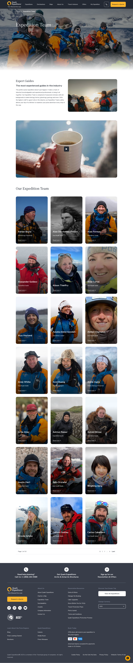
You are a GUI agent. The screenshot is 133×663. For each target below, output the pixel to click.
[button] (127, 658)
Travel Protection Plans (75, 607)
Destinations (41, 4)
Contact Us (41, 614)
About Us (60, 4)
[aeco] (19, 618)
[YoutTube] (25, 608)
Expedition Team (29, 11)
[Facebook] (9, 608)
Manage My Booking (74, 596)
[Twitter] (20, 608)
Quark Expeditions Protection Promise (80, 618)
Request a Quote (118, 4)
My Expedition (95, 4)
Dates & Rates (73, 592)
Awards (40, 607)
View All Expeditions (112, 594)
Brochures (10, 639)
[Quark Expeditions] (14, 4)
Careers (40, 632)
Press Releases (43, 639)
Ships (51, 4)
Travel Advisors (73, 4)
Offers (84, 4)
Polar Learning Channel (14, 636)
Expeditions (29, 4)
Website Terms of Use (118, 655)
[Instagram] (14, 608)
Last (113, 551)
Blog (8, 632)
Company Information (44, 611)
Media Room (42, 636)
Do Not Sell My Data (89, 655)
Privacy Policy (103, 655)
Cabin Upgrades (73, 600)
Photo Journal (72, 611)
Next (109, 551)
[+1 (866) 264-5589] (106, 4)
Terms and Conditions (75, 614)
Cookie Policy (75, 655)
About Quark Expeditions (46, 592)
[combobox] (112, 606)
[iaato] (10, 620)
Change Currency (104, 602)
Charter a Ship (42, 596)
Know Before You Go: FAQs (76, 603)
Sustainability (42, 603)
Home (18, 11)
